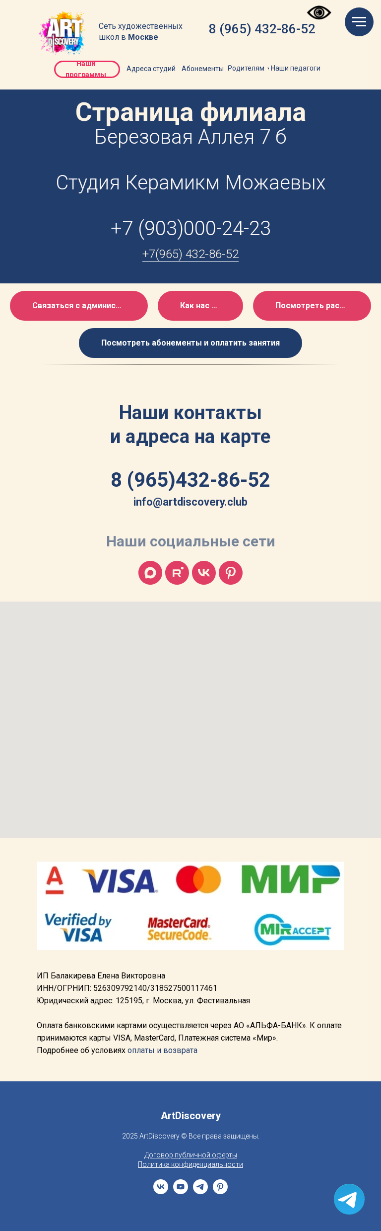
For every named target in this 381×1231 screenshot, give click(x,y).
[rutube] (177, 573)
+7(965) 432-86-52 (190, 254)
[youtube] (180, 1191)
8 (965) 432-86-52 (262, 28)
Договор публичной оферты (190, 1155)
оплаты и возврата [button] (162, 1050)
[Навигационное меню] (359, 22)
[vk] (204, 573)
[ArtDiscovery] (231, 573)
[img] (63, 33)
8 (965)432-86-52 (190, 480)
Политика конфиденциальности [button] (190, 1164)
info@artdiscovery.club (190, 502)
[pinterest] (220, 1191)
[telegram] (200, 1191)
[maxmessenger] (150, 573)
